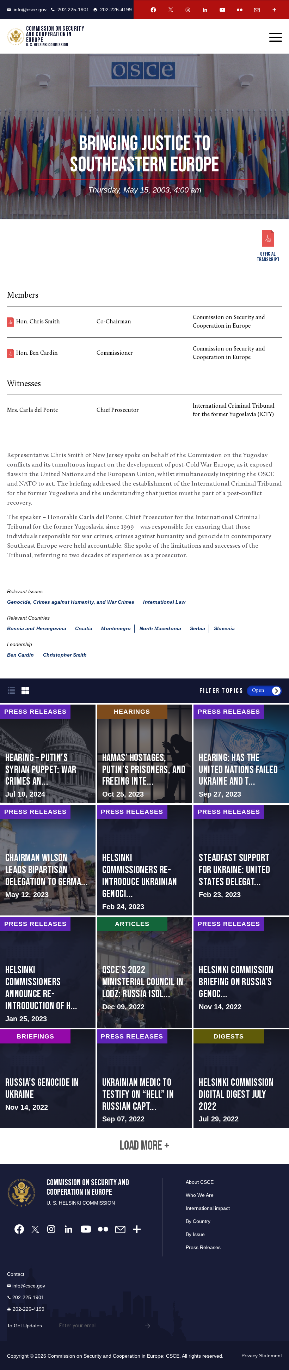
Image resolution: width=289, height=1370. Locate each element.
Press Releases (203, 1247)
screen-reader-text (48, 754)
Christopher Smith (65, 655)
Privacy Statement (261, 1355)
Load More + (144, 1146)
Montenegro (116, 628)
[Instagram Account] (188, 10)
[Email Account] (257, 10)
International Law (164, 602)
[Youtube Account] (222, 10)
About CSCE (200, 1182)
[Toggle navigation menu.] (275, 37)
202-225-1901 (73, 9)
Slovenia (224, 628)
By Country (198, 1221)
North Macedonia (160, 628)
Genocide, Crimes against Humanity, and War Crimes (70, 602)
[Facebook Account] (153, 10)
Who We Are (200, 1195)
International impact (208, 1208)
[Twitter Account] (170, 10)
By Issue (195, 1234)
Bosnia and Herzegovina (36, 628)
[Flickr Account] (239, 10)
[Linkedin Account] (205, 10)
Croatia (83, 628)
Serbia (197, 628)
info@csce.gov (30, 9)
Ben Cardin (20, 655)
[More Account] (274, 10)
